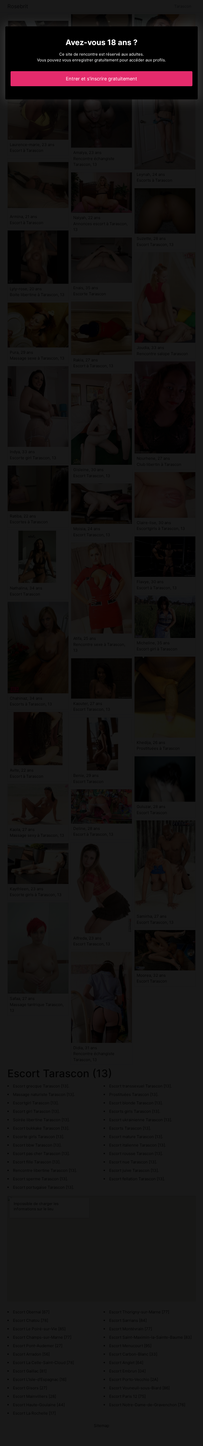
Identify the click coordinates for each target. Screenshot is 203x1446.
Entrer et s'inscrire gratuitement (101, 78)
